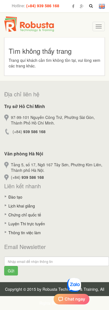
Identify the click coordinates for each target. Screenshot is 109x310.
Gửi (11, 271)
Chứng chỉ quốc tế (24, 215)
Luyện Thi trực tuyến (26, 223)
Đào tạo (15, 197)
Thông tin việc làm (24, 232)
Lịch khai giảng (21, 206)
